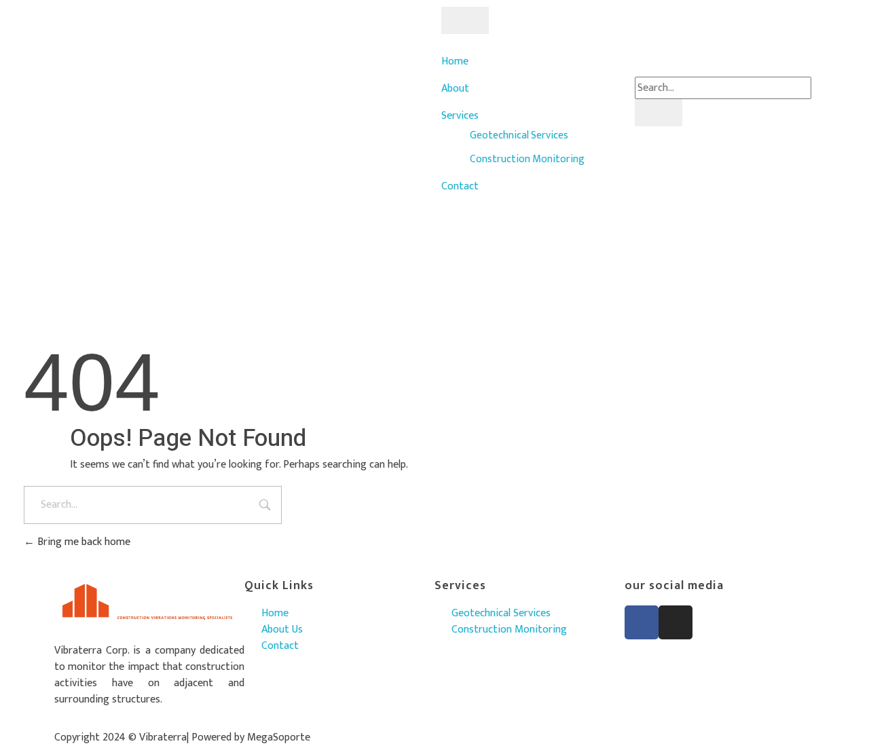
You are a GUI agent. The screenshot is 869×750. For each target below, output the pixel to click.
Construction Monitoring (527, 159)
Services (460, 116)
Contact (460, 186)
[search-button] (658, 112)
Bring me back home (82, 542)
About (455, 88)
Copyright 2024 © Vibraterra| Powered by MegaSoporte (182, 737)
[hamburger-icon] (465, 20)
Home (454, 61)
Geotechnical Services (519, 135)
